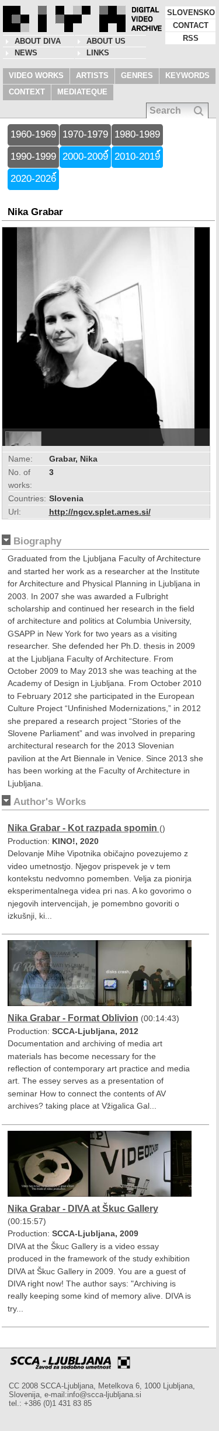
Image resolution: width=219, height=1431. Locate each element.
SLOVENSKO (191, 12)
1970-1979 (85, 134)
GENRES (137, 75)
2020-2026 (33, 178)
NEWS (26, 52)
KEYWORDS (187, 75)
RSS (191, 38)
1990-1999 (33, 156)
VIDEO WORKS (36, 75)
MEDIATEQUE (82, 91)
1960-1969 (33, 134)
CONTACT (190, 25)
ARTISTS (92, 75)
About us (106, 41)
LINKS (97, 52)
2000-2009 (85, 156)
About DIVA (38, 41)
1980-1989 (137, 134)
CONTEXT (27, 91)
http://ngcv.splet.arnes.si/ (100, 511)
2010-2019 (137, 156)
